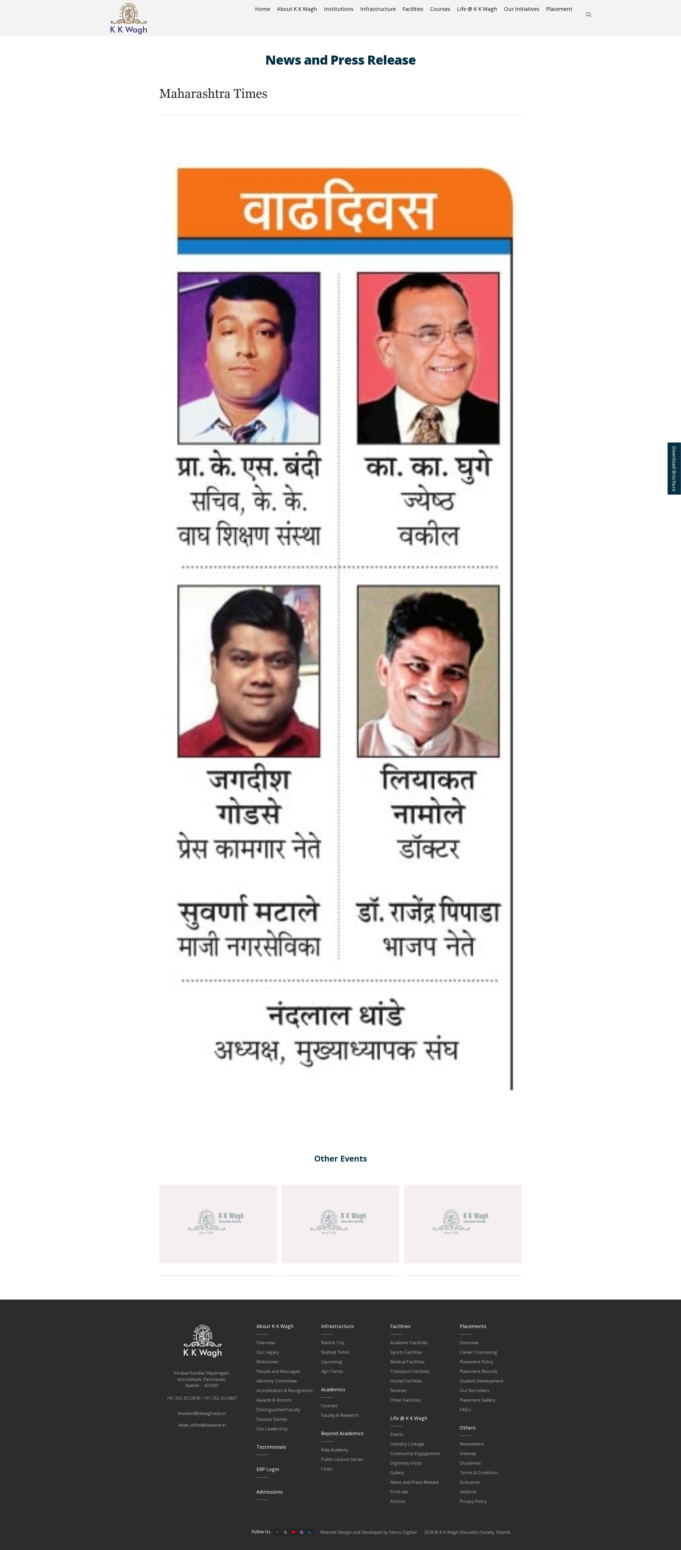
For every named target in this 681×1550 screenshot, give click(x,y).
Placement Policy (476, 1362)
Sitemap (468, 1453)
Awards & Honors (274, 1400)
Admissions (269, 1492)
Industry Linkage (407, 1444)
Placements (473, 1326)
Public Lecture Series (342, 1459)
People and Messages (278, 1371)
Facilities (412, 8)
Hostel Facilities (406, 1381)
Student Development (481, 1381)
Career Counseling (478, 1352)
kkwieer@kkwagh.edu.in (202, 1413)
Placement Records (478, 1371)
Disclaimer (470, 1463)
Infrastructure (378, 8)
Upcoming (331, 1362)
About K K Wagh (297, 8)
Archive (397, 1501)
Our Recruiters (474, 1390)
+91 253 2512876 (183, 1398)
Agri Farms (332, 1371)
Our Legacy (267, 1352)
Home (262, 8)
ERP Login (267, 1469)
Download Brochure (674, 468)
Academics (333, 1389)
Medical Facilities (407, 1362)
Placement (559, 8)
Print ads (399, 1492)
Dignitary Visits (406, 1463)
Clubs (326, 1469)
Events (397, 1434)
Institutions (339, 8)
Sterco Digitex (403, 1532)
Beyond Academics (342, 1433)
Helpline (468, 1492)
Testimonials (271, 1447)
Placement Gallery (477, 1400)
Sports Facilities (406, 1352)
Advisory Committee (276, 1381)
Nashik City (332, 1343)
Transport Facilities (410, 1371)
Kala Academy (334, 1450)
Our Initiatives (521, 8)
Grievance (470, 1482)
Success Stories (271, 1419)
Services (398, 1390)
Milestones (267, 1362)
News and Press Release (414, 1482)
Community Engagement (415, 1453)
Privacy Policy (473, 1501)
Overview (265, 1343)
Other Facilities (405, 1400)
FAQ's (465, 1410)
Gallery (397, 1473)
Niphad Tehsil (335, 1352)
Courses (440, 8)
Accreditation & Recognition (284, 1390)
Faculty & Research (340, 1415)
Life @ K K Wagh (477, 8)
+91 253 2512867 (220, 1398)
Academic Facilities (409, 1343)
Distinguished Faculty (278, 1410)
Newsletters (472, 1444)
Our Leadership (272, 1429)
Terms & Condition (479, 1473)
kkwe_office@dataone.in (202, 1425)
